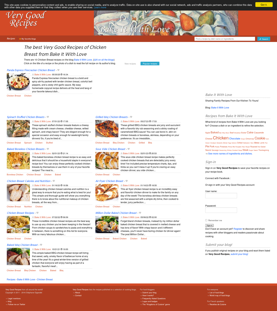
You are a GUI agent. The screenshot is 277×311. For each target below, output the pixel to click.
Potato (217, 146)
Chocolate (234, 138)
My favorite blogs (28, 38)
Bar (220, 132)
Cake (250, 132)
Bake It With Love (83, 59)
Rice (243, 147)
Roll (259, 147)
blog (9, 301)
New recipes (130, 63)
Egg (229, 143)
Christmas (250, 138)
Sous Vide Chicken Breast (110, 149)
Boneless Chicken (15, 174)
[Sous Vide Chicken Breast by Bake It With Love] (106, 160)
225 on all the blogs (104, 59)
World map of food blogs (220, 295)
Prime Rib (231, 146)
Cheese (208, 138)
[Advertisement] (138, 92)
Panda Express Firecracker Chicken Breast (31, 70)
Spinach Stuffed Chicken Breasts (25, 117)
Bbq (150, 142)
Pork (212, 146)
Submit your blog (149, 292)
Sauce (208, 150)
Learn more (100, 7)
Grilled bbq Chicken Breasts (111, 117)
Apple (207, 132)
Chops (243, 139)
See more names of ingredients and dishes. (230, 153)
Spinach (28, 142)
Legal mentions (14, 298)
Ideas (256, 142)
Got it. (264, 4)
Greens (234, 143)
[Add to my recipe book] (58, 70)
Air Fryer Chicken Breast (109, 181)
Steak (245, 150)
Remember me (215, 220)
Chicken (28, 95)
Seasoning (223, 150)
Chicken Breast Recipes (20, 213)
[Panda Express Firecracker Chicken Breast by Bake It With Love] (18, 81)
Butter (243, 132)
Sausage (215, 150)
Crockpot (213, 143)
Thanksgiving (263, 150)
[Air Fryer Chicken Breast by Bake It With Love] (106, 192)
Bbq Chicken (119, 142)
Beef (232, 132)
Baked (58, 174)
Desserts (219, 143)
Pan (266, 143)
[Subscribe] (33, 74)
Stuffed (49, 142)
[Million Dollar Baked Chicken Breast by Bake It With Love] (106, 224)
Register (238, 228)
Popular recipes (150, 63)
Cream (207, 143)
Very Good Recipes (13, 289)
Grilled (142, 142)
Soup (240, 150)
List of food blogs (217, 292)
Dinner (225, 143)
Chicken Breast (14, 95)
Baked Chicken (120, 238)
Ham (251, 143)
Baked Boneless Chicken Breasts (25, 149)
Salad (263, 146)
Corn (267, 139)
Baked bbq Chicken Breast (22, 245)
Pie (207, 146)
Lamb (262, 142)
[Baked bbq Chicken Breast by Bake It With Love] (18, 256)
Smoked (235, 150)
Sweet (256, 150)
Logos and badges (149, 301)
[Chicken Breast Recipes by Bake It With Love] (18, 224)
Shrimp (229, 150)
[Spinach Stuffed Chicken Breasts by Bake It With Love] (18, 128)
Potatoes (224, 146)
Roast (248, 146)
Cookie (260, 137)
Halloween (246, 143)
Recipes (11, 39)
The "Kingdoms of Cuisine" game (156, 304)
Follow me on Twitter (16, 304)
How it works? (148, 295)
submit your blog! (239, 254)
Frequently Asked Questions (153, 298)
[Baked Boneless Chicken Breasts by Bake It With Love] (18, 160)
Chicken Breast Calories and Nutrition (28, 181)
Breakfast (237, 133)
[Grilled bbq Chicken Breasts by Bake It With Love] (106, 128)
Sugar (251, 150)
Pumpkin (238, 146)
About (77, 292)
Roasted (253, 146)
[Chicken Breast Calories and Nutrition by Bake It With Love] (18, 192)
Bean (227, 133)
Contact (78, 295)
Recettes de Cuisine (218, 304)
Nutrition (28, 206)
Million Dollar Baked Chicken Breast (115, 213)
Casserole (259, 132)
